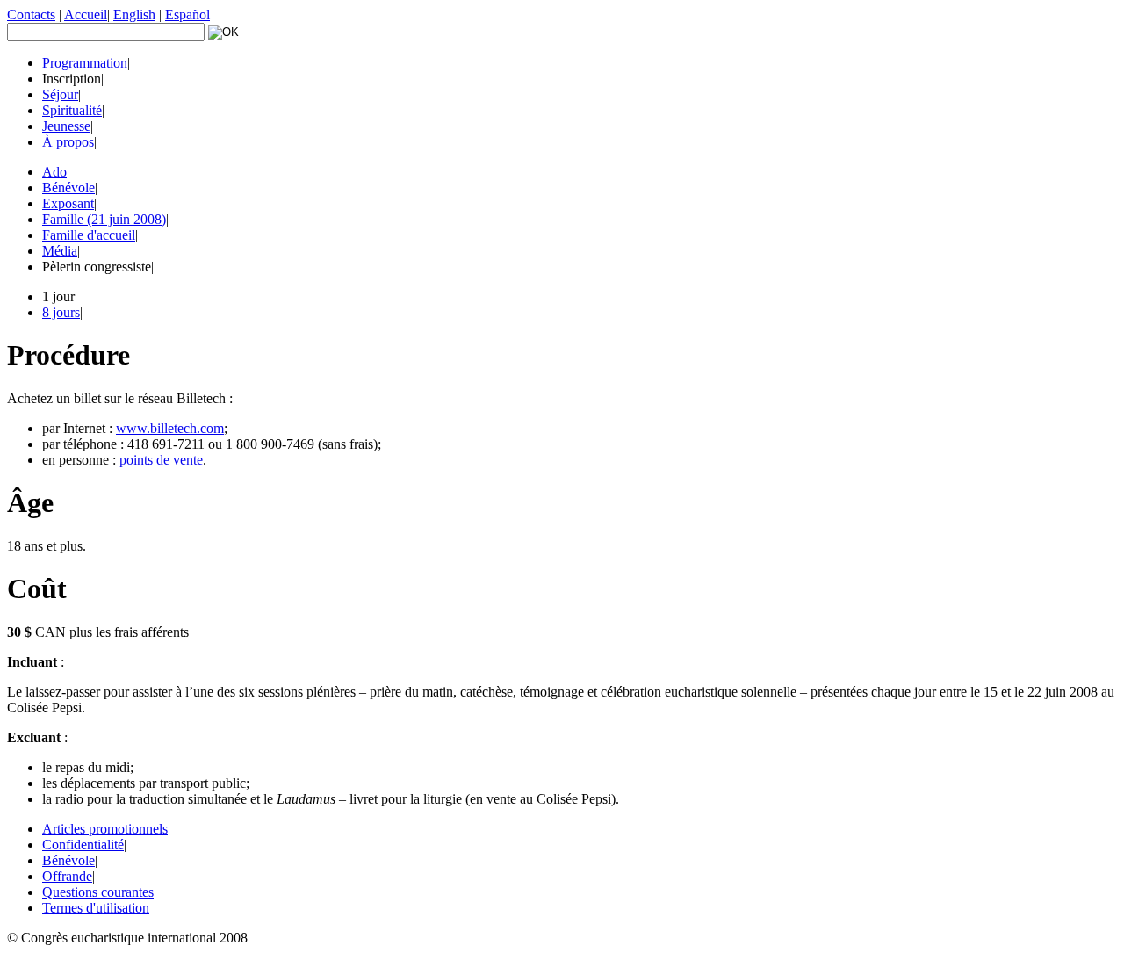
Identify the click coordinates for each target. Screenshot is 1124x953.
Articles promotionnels (105, 828)
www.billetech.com (170, 428)
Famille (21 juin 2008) (104, 219)
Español (187, 14)
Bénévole (68, 187)
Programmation (84, 62)
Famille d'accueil (88, 234)
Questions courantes (98, 891)
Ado (54, 171)
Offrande (67, 876)
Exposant (68, 203)
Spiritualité (72, 110)
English (134, 14)
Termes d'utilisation (95, 907)
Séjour (60, 94)
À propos (68, 141)
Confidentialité (83, 844)
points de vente (161, 459)
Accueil (85, 14)
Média (59, 250)
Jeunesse (66, 126)
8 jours (61, 312)
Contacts (31, 14)
